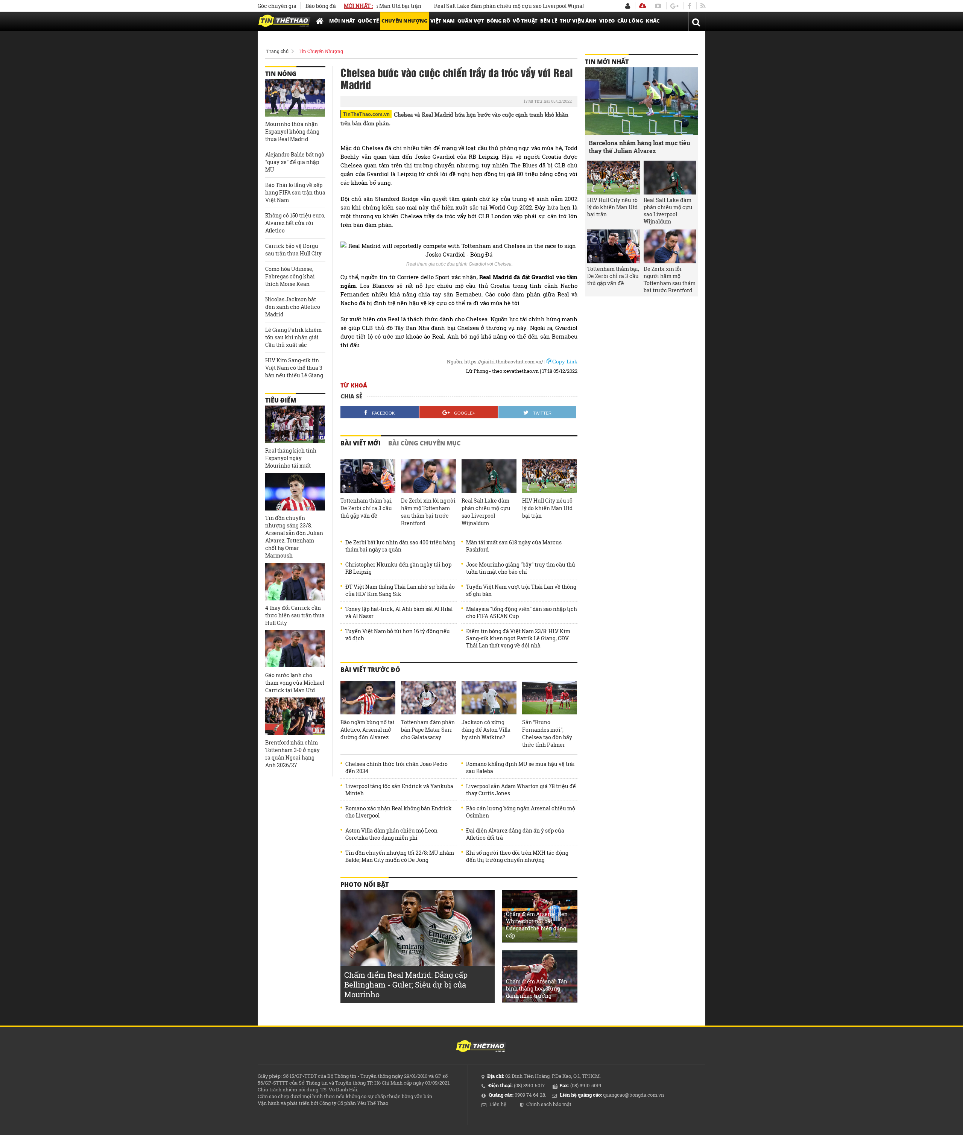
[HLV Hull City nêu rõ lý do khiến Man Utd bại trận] (549, 476)
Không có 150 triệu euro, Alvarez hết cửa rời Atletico (295, 223)
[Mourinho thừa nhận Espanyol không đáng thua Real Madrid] (295, 98)
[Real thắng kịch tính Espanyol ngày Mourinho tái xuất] (295, 424)
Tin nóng (280, 74)
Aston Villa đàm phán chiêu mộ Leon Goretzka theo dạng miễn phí (391, 834)
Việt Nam (442, 20)
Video (607, 20)
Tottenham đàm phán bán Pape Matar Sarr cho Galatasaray (428, 730)
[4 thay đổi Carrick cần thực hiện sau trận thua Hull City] (295, 581)
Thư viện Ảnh (578, 20)
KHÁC (652, 20)
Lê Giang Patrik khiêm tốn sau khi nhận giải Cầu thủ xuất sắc (293, 337)
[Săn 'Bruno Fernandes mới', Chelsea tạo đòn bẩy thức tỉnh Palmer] (549, 698)
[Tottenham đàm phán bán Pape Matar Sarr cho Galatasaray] (428, 698)
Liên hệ (497, 1104)
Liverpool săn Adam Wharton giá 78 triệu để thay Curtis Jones (521, 789)
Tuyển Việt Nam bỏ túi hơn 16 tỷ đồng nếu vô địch (397, 635)
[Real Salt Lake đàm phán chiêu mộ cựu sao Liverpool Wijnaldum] (489, 476)
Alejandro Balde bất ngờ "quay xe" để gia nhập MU (295, 162)
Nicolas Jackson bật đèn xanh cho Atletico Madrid (292, 307)
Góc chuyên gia (277, 5)
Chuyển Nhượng (404, 20)
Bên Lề (548, 20)
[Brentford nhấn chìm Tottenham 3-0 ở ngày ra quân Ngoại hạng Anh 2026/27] (295, 716)
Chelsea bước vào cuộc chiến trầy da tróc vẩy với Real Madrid (456, 78)
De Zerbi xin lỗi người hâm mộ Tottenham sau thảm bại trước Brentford (428, 512)
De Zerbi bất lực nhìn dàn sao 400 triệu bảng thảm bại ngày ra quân (400, 546)
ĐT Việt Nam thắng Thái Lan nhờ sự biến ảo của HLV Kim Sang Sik (400, 590)
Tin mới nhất (607, 62)
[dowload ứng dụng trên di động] (642, 5)
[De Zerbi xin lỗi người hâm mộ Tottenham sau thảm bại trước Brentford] (428, 476)
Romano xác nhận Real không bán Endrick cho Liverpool (398, 812)
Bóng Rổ (498, 20)
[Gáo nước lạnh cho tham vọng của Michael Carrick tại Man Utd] (295, 649)
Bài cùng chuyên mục (424, 443)
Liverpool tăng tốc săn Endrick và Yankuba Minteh (399, 789)
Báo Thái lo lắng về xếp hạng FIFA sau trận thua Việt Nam (295, 192)
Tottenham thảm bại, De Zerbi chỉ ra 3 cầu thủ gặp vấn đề (366, 508)
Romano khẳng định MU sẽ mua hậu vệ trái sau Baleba (520, 767)
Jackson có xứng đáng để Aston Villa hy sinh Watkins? (486, 730)
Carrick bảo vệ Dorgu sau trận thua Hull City (293, 249)
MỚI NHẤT (342, 20)
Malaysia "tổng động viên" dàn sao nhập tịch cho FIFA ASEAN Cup (521, 612)
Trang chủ (277, 51)
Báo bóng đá (320, 5)
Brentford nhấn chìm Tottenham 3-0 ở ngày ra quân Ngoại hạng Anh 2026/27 (292, 754)
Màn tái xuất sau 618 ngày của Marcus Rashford (514, 546)
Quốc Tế (368, 20)
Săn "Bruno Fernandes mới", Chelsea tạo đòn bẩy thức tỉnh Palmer (547, 733)
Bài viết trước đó (370, 670)
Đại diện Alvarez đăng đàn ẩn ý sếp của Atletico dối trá (515, 834)
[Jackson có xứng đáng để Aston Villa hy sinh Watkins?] (489, 698)
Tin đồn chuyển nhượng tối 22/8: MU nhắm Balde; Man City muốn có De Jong (399, 856)
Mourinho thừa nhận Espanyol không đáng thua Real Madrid (292, 131)
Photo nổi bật (364, 884)
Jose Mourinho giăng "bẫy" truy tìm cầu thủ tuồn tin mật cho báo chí (520, 568)
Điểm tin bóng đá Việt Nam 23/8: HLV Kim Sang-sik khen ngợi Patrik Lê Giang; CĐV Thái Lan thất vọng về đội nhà (518, 638)
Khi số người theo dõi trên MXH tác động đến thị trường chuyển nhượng (517, 856)
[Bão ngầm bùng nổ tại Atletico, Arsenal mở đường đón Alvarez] (367, 698)
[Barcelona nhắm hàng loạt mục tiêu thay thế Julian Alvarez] (641, 101)
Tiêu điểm (280, 400)
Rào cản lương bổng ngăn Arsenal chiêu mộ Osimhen (520, 812)
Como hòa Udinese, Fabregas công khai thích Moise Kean (290, 276)
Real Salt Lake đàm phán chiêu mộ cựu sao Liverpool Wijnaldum (484, 5)
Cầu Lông (630, 20)
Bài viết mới (360, 443)
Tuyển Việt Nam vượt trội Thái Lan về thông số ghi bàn (521, 590)
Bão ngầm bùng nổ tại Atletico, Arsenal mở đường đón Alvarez (367, 730)
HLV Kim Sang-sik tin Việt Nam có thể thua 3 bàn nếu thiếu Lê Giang (294, 368)
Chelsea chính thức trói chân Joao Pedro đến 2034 (396, 767)
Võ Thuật (525, 20)
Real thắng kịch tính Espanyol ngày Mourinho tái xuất (290, 458)
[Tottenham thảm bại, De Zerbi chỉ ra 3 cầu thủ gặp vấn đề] (367, 476)
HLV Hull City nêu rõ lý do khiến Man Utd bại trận (547, 508)
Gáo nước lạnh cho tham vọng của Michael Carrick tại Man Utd (294, 683)
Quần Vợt (470, 20)
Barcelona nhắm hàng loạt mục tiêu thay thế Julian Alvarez (639, 147)
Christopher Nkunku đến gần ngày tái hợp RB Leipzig (398, 568)
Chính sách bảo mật (548, 1104)
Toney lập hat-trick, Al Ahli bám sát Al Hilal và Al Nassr (399, 612)
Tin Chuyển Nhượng (321, 51)
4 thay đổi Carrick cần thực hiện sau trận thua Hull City (295, 615)
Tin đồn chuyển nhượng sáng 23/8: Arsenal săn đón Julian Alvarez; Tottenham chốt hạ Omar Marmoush (294, 536)
